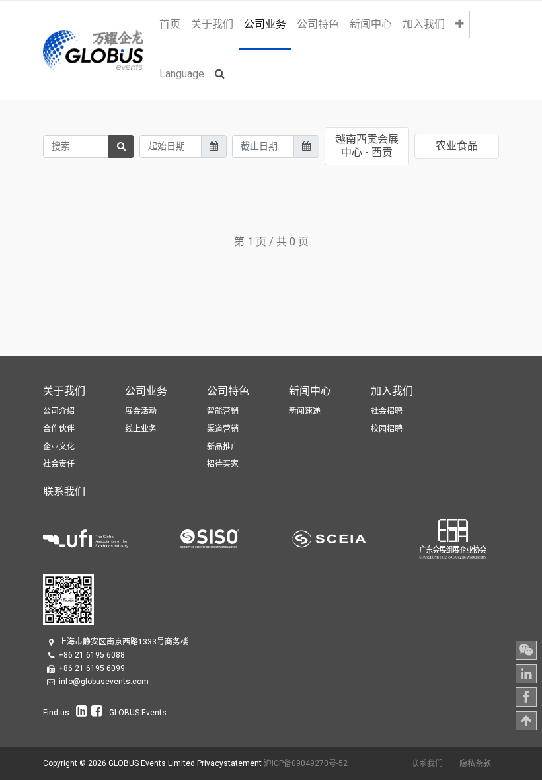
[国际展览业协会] (111, 537)
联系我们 (427, 763)
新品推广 (223, 446)
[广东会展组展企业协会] (452, 537)
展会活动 (141, 411)
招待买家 (223, 464)
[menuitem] (170, 24)
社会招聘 (387, 411)
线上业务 (141, 429)
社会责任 (59, 464)
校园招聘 (387, 429)
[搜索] (121, 146)
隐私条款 (475, 763)
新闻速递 (305, 411)
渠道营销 (223, 429)
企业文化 (59, 446)
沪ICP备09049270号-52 (306, 763)
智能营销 (223, 411)
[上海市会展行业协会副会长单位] (355, 537)
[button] (459, 24)
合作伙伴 (59, 429)
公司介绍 (59, 411)
